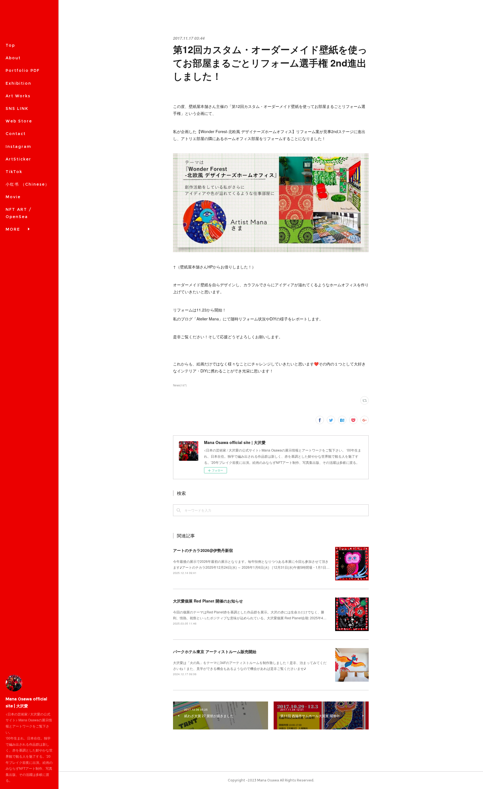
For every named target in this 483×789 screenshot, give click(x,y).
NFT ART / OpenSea (19, 213)
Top (10, 45)
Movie (13, 196)
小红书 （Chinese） (27, 184)
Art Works (18, 95)
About (13, 57)
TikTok (14, 171)
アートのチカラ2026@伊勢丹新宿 (203, 550)
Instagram (18, 146)
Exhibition (18, 83)
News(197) (180, 385)
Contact (16, 133)
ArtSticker (18, 159)
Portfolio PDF (23, 70)
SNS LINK (17, 108)
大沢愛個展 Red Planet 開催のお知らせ (208, 601)
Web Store (19, 121)
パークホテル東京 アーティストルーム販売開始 (214, 651)
